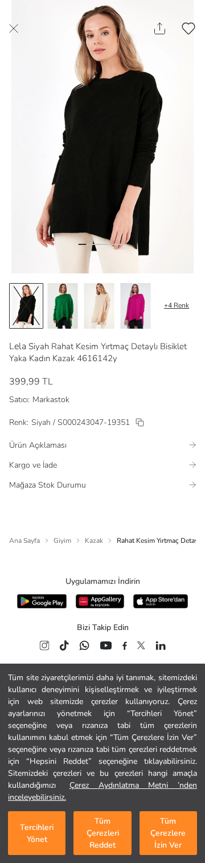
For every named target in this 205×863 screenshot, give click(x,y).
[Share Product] (159, 28)
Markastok (50, 399)
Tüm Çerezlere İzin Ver (168, 833)
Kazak (94, 540)
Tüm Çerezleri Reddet (103, 833)
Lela (17, 346)
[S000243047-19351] (139, 422)
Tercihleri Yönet (37, 833)
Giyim (62, 540)
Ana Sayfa (24, 540)
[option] (26, 306)
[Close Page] (13, 28)
